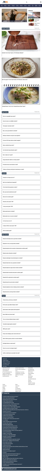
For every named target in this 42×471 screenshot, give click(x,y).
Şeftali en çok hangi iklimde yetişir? (36, 20)
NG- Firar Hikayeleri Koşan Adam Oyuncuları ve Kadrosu (13, 458)
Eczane (29, 380)
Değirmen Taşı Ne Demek (7, 433)
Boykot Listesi (18, 391)
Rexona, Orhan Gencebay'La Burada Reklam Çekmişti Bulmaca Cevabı (15, 446)
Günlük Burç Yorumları (19, 372)
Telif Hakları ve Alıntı (6, 363)
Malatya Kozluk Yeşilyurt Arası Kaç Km (10, 405)
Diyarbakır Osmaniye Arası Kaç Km (9, 436)
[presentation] (2, 14)
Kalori (4, 391)
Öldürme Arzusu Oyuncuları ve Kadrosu (10, 461)
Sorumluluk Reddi (6, 364)
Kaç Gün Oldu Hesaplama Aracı (20, 370)
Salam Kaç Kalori (6, 465)
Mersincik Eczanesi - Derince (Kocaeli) (10, 428)
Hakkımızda (5, 358)
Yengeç (13, 5)
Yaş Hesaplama (6, 370)
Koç (2, 5)
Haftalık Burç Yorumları (20, 373)
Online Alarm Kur (6, 369)
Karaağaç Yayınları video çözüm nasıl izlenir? (11, 418)
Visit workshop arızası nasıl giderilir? (9, 412)
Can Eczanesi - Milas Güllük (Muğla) (9, 434)
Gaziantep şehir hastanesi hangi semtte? (10, 427)
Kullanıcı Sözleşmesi (6, 361)
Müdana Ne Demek (6, 449)
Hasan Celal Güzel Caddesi (8, 443)
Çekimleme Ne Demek (7, 445)
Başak (21, 5)
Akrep (29, 5)
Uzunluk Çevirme (6, 376)
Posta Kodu (30, 367)
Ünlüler (4, 388)
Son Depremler (31, 369)
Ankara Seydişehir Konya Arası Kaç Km (10, 421)
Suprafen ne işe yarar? (7, 411)
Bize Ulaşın (5, 366)
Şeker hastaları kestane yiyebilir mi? (37, 24)
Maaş (16, 376)
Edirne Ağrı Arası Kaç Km (7, 442)
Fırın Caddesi (5, 420)
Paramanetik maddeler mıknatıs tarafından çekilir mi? (12, 430)
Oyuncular (17, 385)
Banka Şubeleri (18, 389)
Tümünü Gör (36, 28)
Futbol (4, 384)
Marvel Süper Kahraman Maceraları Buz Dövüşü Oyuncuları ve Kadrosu (15, 409)
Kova (40, 5)
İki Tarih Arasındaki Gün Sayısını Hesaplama (7, 373)
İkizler (9, 5)
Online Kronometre (6, 367)
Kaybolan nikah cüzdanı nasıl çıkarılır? (10, 459)
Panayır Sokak (5, 456)
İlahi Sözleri (30, 376)
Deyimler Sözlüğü (31, 383)
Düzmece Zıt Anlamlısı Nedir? (8, 417)
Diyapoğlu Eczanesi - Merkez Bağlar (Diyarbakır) (11, 406)
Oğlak (36, 5)
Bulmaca (30, 381)
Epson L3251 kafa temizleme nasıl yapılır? (10, 455)
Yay (32, 5)
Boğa (5, 5)
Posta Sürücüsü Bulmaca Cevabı (9, 414)
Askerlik (29, 374)
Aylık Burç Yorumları (19, 374)
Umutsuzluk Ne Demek (7, 431)
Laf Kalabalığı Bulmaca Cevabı (8, 402)
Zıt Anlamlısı (17, 388)
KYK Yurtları (30, 372)
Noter (16, 384)
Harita (16, 387)
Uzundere (5, 452)
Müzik (4, 387)
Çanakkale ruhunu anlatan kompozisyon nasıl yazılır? (12, 464)
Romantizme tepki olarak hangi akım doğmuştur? (12, 453)
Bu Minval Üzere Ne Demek (8, 415)
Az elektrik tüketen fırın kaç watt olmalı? (10, 408)
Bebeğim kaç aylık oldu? (7, 374)
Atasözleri (5, 385)
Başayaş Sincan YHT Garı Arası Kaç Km (10, 399)
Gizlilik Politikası (5, 360)
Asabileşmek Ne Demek (7, 437)
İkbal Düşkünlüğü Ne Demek (8, 424)
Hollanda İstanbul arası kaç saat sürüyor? (10, 396)
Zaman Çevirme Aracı (19, 367)
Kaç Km (4, 389)
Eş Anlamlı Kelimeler (32, 378)
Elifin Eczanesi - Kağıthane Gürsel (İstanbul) (11, 440)
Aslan (17, 5)
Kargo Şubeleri (31, 373)
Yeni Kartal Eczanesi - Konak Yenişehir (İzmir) (11, 403)
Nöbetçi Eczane (31, 370)
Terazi (25, 5)
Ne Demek (30, 377)
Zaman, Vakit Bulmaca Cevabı (8, 462)
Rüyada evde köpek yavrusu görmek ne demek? (11, 439)
